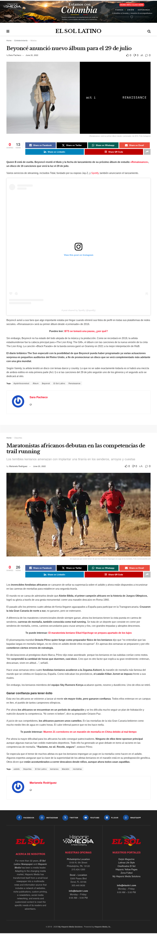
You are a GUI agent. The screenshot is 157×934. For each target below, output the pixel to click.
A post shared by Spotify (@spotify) (78, 310)
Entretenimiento (21, 40)
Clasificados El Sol (126, 866)
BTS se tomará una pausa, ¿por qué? (86, 331)
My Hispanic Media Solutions (126, 876)
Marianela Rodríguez (18, 466)
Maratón (65, 769)
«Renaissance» (139, 162)
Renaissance (74, 383)
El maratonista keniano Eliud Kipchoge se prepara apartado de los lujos (90, 633)
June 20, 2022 (32, 55)
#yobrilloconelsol (21, 383)
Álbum (36, 383)
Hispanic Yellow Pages (126, 869)
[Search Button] (149, 31)
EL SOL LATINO (78, 31)
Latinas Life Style (126, 862)
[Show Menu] (7, 31)
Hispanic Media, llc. (102, 926)
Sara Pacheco (15, 55)
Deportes (18, 437)
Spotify (95, 173)
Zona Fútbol (126, 872)
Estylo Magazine (126, 859)
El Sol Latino (59, 383)
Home (8, 40)
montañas (77, 769)
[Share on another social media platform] (147, 152)
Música (33, 40)
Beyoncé (46, 383)
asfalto (17, 769)
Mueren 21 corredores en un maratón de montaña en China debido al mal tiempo (90, 732)
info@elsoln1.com (78, 890)
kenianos (54, 769)
